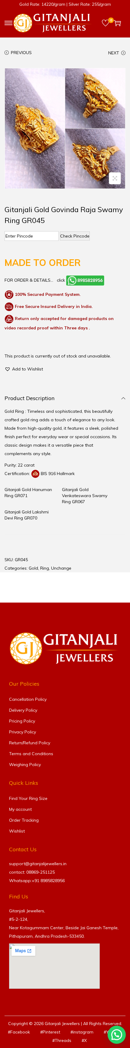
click (61, 280)
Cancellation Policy (28, 699)
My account (20, 809)
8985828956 (53, 880)
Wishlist (17, 831)
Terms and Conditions (31, 753)
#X (84, 1040)
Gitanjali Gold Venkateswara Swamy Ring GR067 (84, 495)
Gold (33, 568)
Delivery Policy (23, 710)
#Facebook (19, 1032)
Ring (44, 568)
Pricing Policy (22, 721)
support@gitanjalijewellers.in (38, 863)
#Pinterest (50, 1032)
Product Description (29, 398)
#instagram (81, 1032)
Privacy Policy (22, 732)
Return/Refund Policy (29, 743)
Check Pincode (74, 236)
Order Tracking (24, 820)
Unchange (61, 568)
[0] (105, 23)
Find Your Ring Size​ (28, 798)
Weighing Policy (25, 764)
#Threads (61, 1040)
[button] (24, 369)
